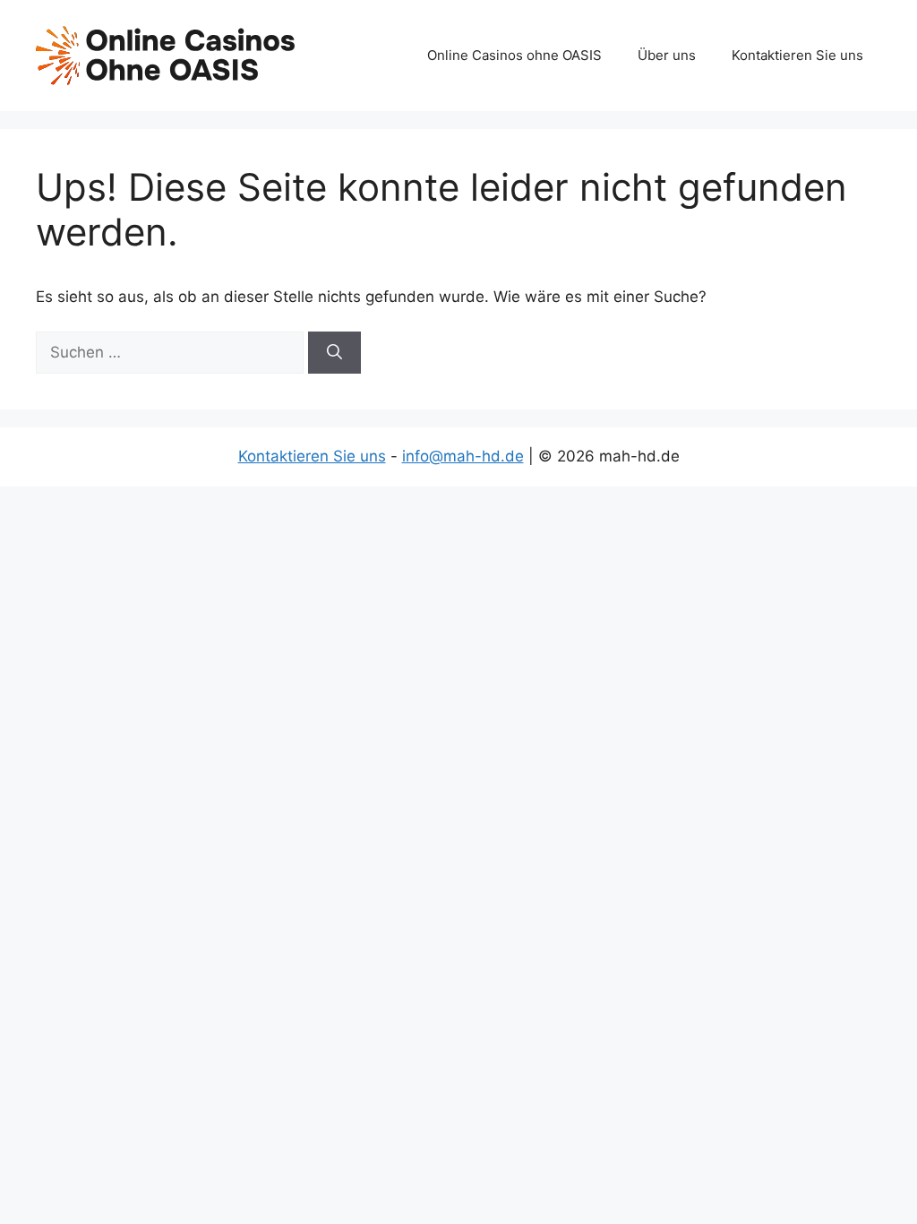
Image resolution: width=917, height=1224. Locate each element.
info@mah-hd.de (463, 456)
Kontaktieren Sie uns (797, 55)
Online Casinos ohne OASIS (514, 55)
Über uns (667, 55)
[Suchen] (334, 353)
